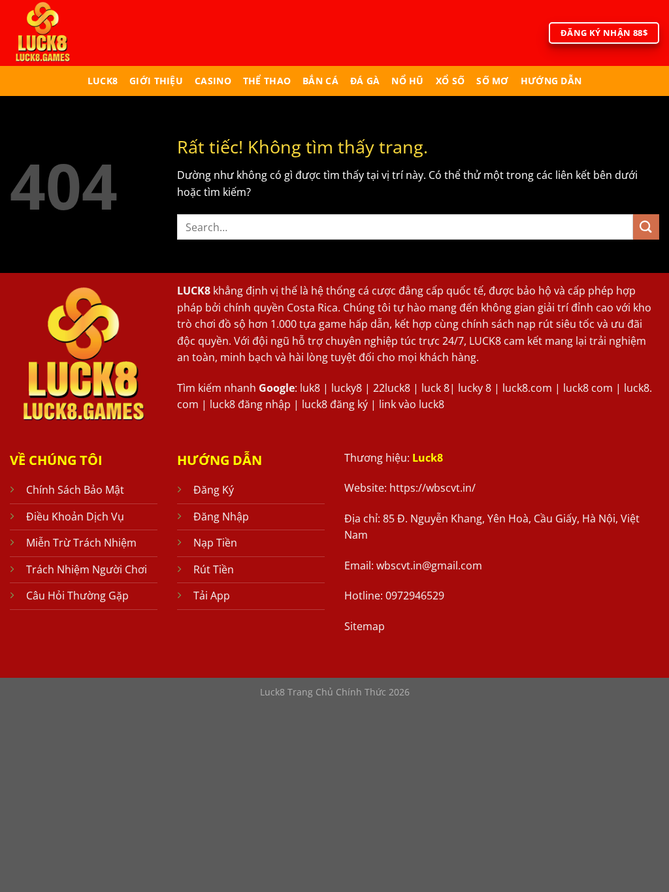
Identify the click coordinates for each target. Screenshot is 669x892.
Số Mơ (492, 80)
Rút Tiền (213, 569)
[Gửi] (646, 227)
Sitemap (364, 626)
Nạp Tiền (215, 542)
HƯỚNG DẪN (551, 80)
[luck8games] (64, 33)
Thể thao (267, 80)
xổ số (450, 80)
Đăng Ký (213, 490)
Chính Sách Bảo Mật (75, 490)
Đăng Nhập (221, 516)
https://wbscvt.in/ (432, 488)
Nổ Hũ (407, 80)
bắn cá (320, 80)
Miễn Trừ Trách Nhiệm (81, 542)
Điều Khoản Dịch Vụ (75, 516)
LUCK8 (193, 290)
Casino (213, 80)
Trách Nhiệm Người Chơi (86, 569)
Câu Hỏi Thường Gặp (77, 595)
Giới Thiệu (156, 80)
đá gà (365, 80)
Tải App (211, 595)
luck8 (103, 80)
